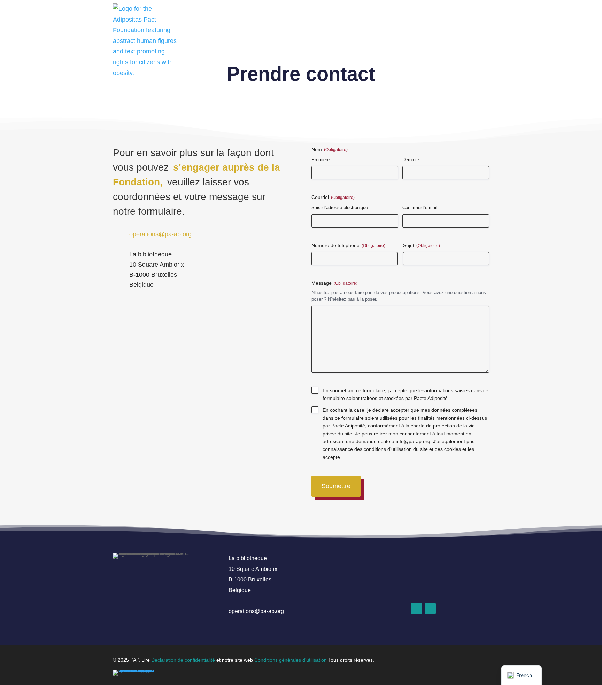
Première (320, 159)
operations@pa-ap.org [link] (160, 234)
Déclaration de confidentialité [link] (183, 660)
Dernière (410, 159)
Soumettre (336, 486)
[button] (416, 608)
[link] (145, 40)
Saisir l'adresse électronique (339, 207)
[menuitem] (479, 13)
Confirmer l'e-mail (419, 207)
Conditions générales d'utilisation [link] (290, 660)
